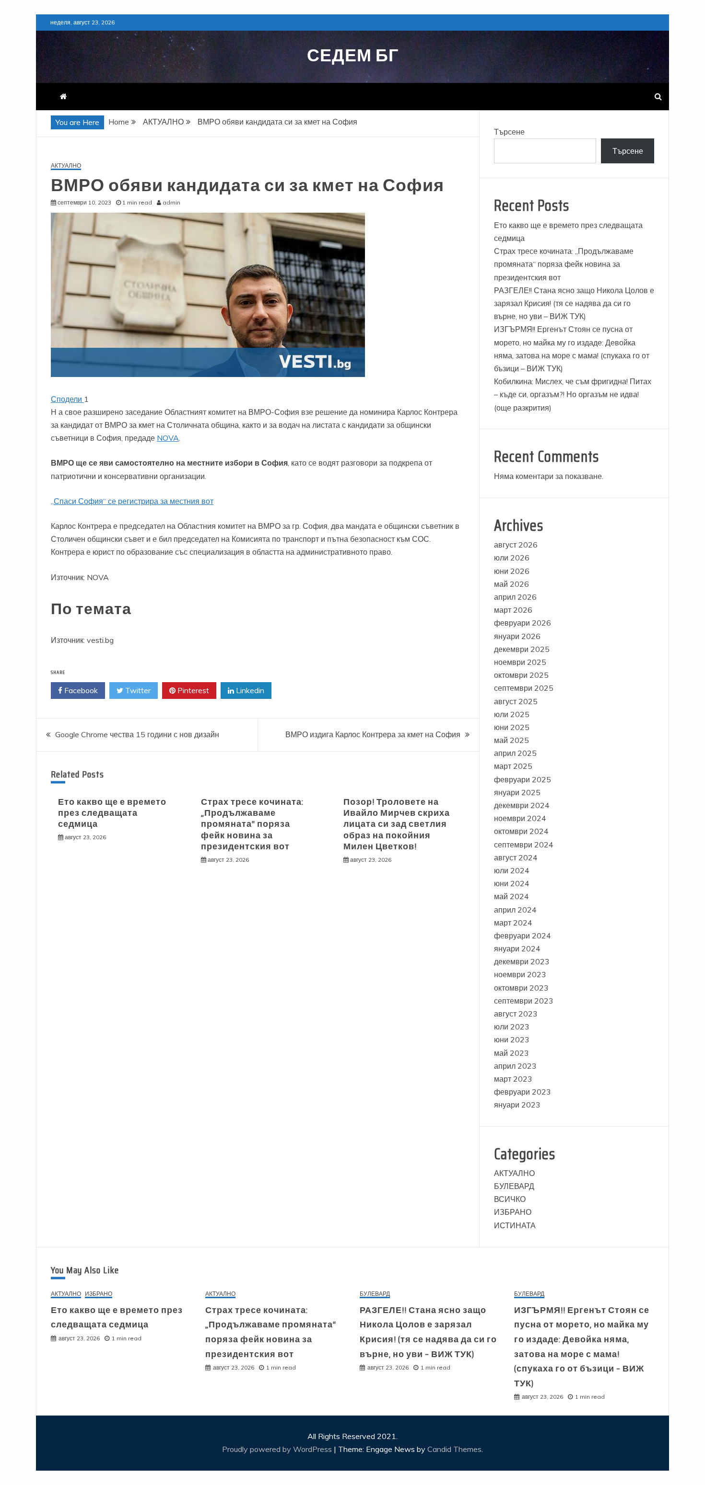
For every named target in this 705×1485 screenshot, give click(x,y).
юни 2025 (511, 727)
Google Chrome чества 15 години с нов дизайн (137, 734)
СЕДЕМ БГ (353, 55)
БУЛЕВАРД (514, 1186)
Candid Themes (454, 1449)
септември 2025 (523, 688)
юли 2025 (511, 714)
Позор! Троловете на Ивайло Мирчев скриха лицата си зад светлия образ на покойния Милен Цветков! (396, 824)
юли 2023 (511, 1026)
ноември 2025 (520, 662)
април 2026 (515, 597)
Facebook (80, 690)
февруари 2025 (522, 779)
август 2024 (516, 857)
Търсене (509, 132)
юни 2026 (511, 571)
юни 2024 (511, 883)
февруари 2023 (522, 1092)
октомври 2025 (521, 675)
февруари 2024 (522, 935)
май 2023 (511, 1053)
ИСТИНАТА (515, 1225)
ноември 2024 (520, 818)
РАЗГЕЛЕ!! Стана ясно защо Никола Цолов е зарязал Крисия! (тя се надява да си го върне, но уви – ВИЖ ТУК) (574, 303)
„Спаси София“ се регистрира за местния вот (132, 501)
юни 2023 (511, 1039)
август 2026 (516, 544)
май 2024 (511, 896)
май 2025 (511, 740)
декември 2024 (522, 805)
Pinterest (192, 690)
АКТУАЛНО (66, 166)
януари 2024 (517, 948)
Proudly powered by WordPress (278, 1449)
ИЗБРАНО (512, 1212)
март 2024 (513, 922)
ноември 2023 (520, 974)
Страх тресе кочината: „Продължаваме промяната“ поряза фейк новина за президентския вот (252, 824)
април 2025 (515, 753)
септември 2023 (523, 1000)
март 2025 (513, 766)
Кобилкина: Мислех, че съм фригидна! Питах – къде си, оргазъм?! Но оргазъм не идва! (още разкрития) (572, 394)
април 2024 (515, 909)
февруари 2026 (522, 623)
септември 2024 (523, 844)
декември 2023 (522, 961)
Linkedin (249, 690)
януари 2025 (517, 792)
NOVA (168, 438)
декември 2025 (522, 649)
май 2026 (511, 584)
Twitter (137, 690)
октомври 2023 (521, 988)
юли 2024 (511, 870)
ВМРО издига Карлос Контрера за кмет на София (372, 734)
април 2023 (515, 1066)
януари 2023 (517, 1104)
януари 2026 (517, 636)
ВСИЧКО (510, 1199)
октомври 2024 (521, 831)
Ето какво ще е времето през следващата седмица (112, 813)
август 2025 (516, 701)
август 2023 (516, 1013)
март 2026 (513, 610)
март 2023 (513, 1079)
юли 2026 (511, 557)
